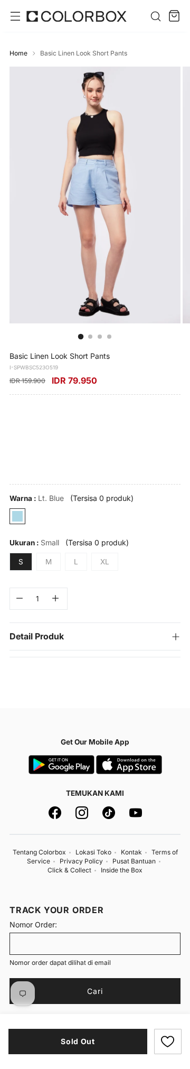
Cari (95, 991)
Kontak (131, 852)
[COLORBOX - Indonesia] (76, 16)
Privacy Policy (81, 861)
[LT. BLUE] (17, 516)
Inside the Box (121, 870)
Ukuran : (34, 542)
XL (104, 561)
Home (18, 53)
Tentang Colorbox (39, 852)
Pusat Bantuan (134, 861)
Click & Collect (69, 870)
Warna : (37, 498)
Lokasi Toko (93, 852)
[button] (168, 1041)
